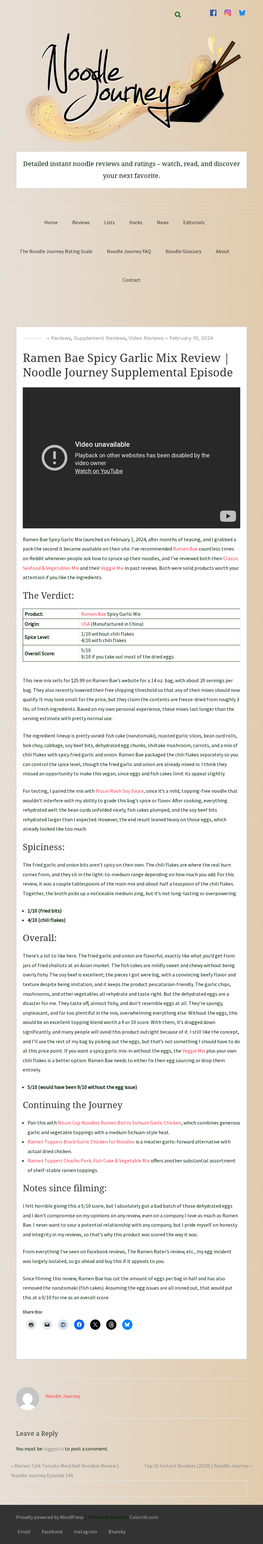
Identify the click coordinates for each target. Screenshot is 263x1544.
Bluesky (116, 1531)
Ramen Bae (185, 548)
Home (51, 222)
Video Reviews (146, 338)
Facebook (52, 1531)
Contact (131, 280)
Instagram (85, 1531)
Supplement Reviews (100, 338)
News (163, 222)
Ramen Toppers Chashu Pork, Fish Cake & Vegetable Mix (89, 1160)
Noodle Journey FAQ (129, 251)
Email (24, 1531)
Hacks (135, 222)
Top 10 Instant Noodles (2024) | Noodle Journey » (198, 1465)
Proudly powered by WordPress (50, 1517)
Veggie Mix (112, 568)
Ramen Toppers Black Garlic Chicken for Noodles (81, 1141)
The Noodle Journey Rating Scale (56, 251)
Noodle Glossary (183, 251)
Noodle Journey (63, 1396)
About (222, 251)
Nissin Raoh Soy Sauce (120, 791)
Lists (109, 222)
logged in (53, 1448)
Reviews (81, 222)
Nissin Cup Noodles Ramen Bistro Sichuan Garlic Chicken (119, 1122)
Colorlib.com (144, 1517)
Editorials (194, 222)
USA (85, 624)
